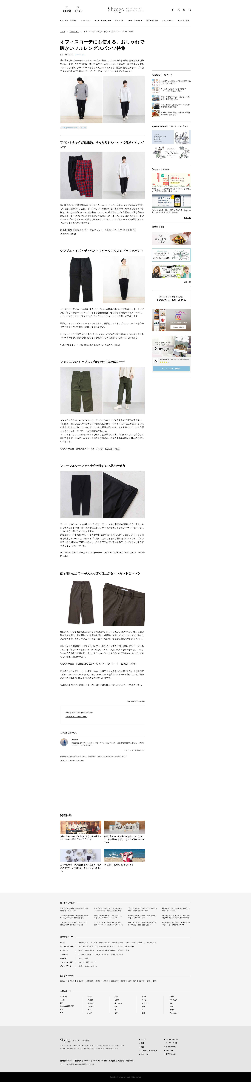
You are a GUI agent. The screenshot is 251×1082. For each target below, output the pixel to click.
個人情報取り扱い (66, 1061)
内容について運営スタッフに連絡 (72, 760)
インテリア (64, 950)
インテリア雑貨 (123, 950)
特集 (142, 1043)
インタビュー (173, 1013)
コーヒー (145, 1000)
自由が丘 (80, 981)
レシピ (62, 943)
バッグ (81, 962)
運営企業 (129, 1061)
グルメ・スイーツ (91, 966)
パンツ (83, 128)
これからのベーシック (149, 1051)
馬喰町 (106, 981)
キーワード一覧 (171, 1043)
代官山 (62, 981)
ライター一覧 (170, 1047)
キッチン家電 (84, 958)
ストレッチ (64, 954)
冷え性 (171, 1009)
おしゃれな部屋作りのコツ (105, 946)
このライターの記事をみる (135, 750)
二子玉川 (71, 981)
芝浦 (154, 981)
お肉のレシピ (130, 943)
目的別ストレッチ (102, 954)
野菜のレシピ (84, 943)
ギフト (117, 1013)
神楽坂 (123, 981)
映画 (143, 1006)
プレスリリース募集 (100, 1061)
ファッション (74, 32)
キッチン (63, 1000)
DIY (61, 1003)
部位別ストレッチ (117, 954)
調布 (148, 981)
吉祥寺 (141, 981)
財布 (116, 996)
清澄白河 (114, 981)
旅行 (143, 1013)
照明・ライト (89, 950)
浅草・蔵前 (132, 981)
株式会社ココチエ (74, 1064)
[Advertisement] (81, 784)
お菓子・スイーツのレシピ (147, 943)
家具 (80, 950)
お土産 (171, 996)
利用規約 (78, 1061)
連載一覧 (187, 282)
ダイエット (91, 1003)
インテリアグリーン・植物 (106, 950)
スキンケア (91, 1006)
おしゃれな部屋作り (67, 946)
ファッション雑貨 (66, 962)
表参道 (98, 981)
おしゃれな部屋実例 (86, 946)
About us (87, 1061)
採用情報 (121, 1061)
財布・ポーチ (91, 962)
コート (89, 1009)
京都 (170, 1003)
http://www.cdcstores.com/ (76, 717)
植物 (61, 1012)
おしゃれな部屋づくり (67, 1006)
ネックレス (118, 1003)
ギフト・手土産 (65, 966)
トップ (62, 32)
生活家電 (63, 958)
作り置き (90, 1000)
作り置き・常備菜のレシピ (100, 943)
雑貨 (80, 966)
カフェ (144, 996)
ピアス (117, 1000)
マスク (171, 1006)
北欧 (116, 1006)
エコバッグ (173, 1000)
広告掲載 (112, 1061)
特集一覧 (187, 218)
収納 (61, 1009)
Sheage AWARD (172, 1039)
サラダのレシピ (117, 943)
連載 (142, 1047)
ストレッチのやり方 (86, 954)
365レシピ (145, 1054)
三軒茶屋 (90, 981)
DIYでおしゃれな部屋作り (126, 946)
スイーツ (145, 1003)
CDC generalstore (69, 128)
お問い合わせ (170, 1054)
